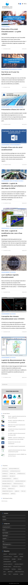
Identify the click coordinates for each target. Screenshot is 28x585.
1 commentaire (6, 292)
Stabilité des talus (7, 491)
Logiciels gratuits (7, 481)
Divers (12, 69)
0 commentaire (6, 87)
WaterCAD (5, 493)
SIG (3, 541)
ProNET (22, 486)
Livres (15, 478)
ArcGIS (4, 468)
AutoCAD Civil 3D (15, 471)
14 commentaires (7, 164)
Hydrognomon (6, 478)
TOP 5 (23, 491)
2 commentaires (7, 124)
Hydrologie (14, 228)
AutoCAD (5, 471)
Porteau (14, 486)
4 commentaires (7, 48)
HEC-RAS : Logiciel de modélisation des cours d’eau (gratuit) (11, 233)
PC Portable (6, 486)
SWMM (17, 491)
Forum (4, 516)
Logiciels (20, 180)
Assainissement (5, 26)
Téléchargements (15, 144)
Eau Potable (18, 69)
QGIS (4, 488)
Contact (4, 519)
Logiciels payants (20, 481)
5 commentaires (7, 250)
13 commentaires (7, 377)
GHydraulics (21, 473)
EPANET (12, 473)
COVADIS (5, 473)
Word (13, 493)
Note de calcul (18, 483)
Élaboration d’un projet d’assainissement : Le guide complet (11, 31)
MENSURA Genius (6, 483)
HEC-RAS (12, 476)
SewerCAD (11, 488)
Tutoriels (5, 547)
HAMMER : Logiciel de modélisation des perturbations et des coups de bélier (13, 186)
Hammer (5, 476)
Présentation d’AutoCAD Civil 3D (13, 109)
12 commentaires (7, 203)
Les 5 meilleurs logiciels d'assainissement (16, 446)
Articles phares (14, 468)
